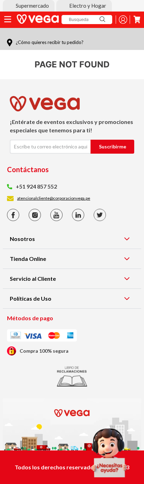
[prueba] (109, 452)
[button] (29, 6)
